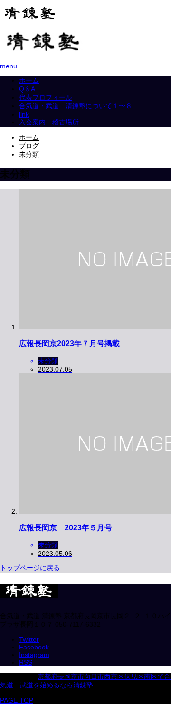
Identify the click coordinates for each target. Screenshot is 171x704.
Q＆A (33, 89)
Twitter (29, 639)
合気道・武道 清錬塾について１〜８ (75, 106)
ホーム (29, 80)
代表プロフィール (45, 97)
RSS (25, 662)
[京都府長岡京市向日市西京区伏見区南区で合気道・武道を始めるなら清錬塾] (29, 17)
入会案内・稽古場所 (49, 122)
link (24, 114)
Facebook (34, 647)
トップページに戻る (30, 568)
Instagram (34, 654)
